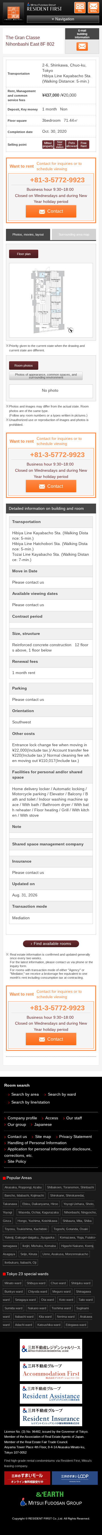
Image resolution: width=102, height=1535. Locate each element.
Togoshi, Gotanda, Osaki (71, 1229)
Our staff (74, 1118)
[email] (82, 46)
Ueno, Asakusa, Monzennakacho (65, 1254)
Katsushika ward (48, 1324)
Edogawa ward (76, 1324)
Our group (17, 1124)
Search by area (25, 1094)
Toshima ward (61, 1308)
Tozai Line (21, 554)
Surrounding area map (74, 234)
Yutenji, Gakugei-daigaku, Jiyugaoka (29, 1237)
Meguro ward (61, 1291)
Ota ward (47, 1299)
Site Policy (17, 1161)
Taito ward (85, 1299)
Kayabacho (73, 76)
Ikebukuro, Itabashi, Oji (20, 1262)
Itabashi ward (24, 1316)
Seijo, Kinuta (28, 1254)
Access (51, 1118)
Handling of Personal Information (37, 1143)
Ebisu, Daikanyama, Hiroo (40, 1204)
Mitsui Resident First (14, 13)
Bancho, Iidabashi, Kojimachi (24, 1195)
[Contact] (93, 7)
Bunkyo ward (14, 1291)
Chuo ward (58, 1283)
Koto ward (66, 1299)
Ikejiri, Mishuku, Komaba (39, 1246)
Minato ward (13, 1283)
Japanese (43, 1124)
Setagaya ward (25, 1299)
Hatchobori (43, 544)
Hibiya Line (52, 76)
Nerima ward (66, 1316)
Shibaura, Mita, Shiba (77, 1220)
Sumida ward (13, 1308)
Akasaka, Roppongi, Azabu (23, 1187)
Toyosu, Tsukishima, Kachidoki (26, 1229)
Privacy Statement (75, 1137)
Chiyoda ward (37, 1291)
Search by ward (62, 1094)
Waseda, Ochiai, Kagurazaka (38, 1212)
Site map (43, 1137)
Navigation (64, 19)
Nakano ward (37, 1308)
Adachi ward (23, 1324)
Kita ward (45, 1316)
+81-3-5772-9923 (80, 7)
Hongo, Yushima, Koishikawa (37, 1220)
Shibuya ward (36, 1283)
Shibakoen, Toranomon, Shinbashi (70, 1187)
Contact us (17, 1137)
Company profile (22, 1118)
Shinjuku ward (80, 1283)
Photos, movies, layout (28, 234)
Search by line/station (30, 1102)
